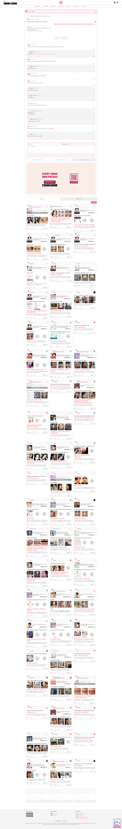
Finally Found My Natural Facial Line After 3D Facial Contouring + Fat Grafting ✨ (37, 569)
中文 (5, 1)
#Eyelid (76, 518)
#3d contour (38, 639)
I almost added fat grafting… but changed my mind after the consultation (36, 629)
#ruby (52, 572)
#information (35, 426)
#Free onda (29, 282)
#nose (28, 639)
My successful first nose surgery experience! (59, 452)
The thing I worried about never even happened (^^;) (37, 653)
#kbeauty (67, 431)
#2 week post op (54, 369)
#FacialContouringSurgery (38, 461)
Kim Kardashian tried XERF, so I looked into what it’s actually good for (84, 446)
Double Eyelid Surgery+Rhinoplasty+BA (58, 244)
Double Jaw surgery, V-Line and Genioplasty (83, 390)
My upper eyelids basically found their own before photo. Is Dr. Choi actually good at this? (84, 509)
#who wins (29, 610)
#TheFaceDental (78, 399)
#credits (37, 399)
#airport (52, 746)
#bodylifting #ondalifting (55, 660)
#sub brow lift (53, 218)
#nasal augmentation (79, 639)
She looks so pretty (30, 360)
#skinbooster (29, 689)
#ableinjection (42, 689)
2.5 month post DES (30, 331)
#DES (81, 246)
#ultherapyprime (54, 431)
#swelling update (84, 712)
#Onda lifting (53, 274)
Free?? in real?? (30, 272)
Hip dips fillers (53, 770)
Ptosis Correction (30, 244)
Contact (84, 6)
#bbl (57, 779)
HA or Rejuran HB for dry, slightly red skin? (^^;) (83, 537)
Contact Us (64, 820)
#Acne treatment (30, 518)
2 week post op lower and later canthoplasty (59, 360)
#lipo (76, 765)
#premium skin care (63, 547)
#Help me (83, 518)
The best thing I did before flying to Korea (82, 653)
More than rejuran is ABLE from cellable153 (35, 680)
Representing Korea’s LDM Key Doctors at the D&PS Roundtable (60, 537)
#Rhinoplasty (29, 461)
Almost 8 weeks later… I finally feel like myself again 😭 (84, 710)
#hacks (41, 399)
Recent (43, 199)
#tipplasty (92, 639)
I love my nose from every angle (33, 452)
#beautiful (43, 369)
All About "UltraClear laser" (32, 537)
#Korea (76, 327)
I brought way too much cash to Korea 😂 (35, 710)
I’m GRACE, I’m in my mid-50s (56, 301)
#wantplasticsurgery (63, 461)
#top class (44, 639)
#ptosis (28, 253)
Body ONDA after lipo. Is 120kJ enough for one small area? (84, 569)
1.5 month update (30, 215)
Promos (38, 6)
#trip (60, 746)
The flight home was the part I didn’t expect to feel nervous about (60, 737)
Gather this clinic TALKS (61, 159)
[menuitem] (5, 1)
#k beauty (53, 547)
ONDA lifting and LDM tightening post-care (82, 272)
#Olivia (79, 655)
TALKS (46, 6)
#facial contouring (78, 417)
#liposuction (61, 779)
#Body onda (80, 578)
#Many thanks (85, 655)
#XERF (76, 455)
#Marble (86, 224)
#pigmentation (30, 548)
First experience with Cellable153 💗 (57, 686)
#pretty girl (38, 369)
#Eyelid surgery (81, 224)
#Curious (59, 639)
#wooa (33, 399)
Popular (79, 199)
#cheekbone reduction (55, 518)
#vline (39, 578)
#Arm (34, 282)
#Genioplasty (77, 401)
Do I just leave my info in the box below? (83, 215)
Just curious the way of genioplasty (57, 629)
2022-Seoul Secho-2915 (75, 823)
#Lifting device (77, 456)
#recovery (80, 765)
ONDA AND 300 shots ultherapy (80, 476)
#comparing (39, 425)
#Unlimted (77, 697)
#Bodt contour (87, 578)
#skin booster (77, 547)
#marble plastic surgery (55, 221)
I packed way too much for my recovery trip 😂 (83, 763)
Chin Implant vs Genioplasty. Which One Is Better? (37, 599)
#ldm (57, 547)
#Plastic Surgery (81, 327)
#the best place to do (90, 24)
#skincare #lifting (53, 482)
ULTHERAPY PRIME (54, 422)
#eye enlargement (30, 369)
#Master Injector (83, 697)
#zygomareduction (64, 572)
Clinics (61, 6)
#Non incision (85, 246)
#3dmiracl (35, 550)
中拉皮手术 (52, 599)
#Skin (60, 310)
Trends (54, 6)
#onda (80, 485)
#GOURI (52, 310)
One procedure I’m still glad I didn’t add (81, 325)
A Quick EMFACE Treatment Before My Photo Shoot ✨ (37, 743)
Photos (68, 6)
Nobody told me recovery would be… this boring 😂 (84, 737)
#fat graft (33, 639)
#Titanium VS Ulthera (31, 425)
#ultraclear (29, 547)
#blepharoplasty (66, 218)
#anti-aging (60, 218)
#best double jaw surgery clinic (62, 24)
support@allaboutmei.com (83, 818)
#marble (39, 253)
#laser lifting (29, 426)
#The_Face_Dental (78, 402)
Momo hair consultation (31, 770)
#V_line (86, 401)
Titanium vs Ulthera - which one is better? (35, 415)
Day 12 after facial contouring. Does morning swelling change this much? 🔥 (60, 509)
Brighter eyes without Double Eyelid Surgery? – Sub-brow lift (60, 209)
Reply (93, 154)
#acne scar (34, 547)
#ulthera (76, 485)
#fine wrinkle (40, 547)
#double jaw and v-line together (77, 24)
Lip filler (75, 686)
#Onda (76, 578)
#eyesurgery (29, 312)
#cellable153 (35, 689)
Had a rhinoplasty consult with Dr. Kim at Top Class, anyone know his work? (84, 599)
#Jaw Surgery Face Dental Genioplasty (82, 369)
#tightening (29, 550)
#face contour (77, 712)
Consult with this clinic (37, 159)
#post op (67, 369)
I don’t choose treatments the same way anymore (60, 384)
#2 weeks (53, 371)
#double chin (59, 274)
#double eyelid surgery (31, 310)
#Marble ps (91, 224)
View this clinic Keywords (84, 159)
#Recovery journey (90, 417)
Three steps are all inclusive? (32, 509)
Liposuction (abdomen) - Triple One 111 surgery (83, 295)
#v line (62, 518)
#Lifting (82, 455)
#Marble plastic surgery (42, 310)
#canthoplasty (61, 369)
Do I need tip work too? (78, 629)
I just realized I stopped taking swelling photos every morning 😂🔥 (84, 415)
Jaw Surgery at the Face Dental (80, 360)
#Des (76, 224)
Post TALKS (94, 202)
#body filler (53, 779)
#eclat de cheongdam (38, 548)
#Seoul (34, 312)
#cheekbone (56, 572)
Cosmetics (76, 6)
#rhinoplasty (86, 639)
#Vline (82, 401)
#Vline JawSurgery (31, 463)
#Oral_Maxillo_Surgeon (87, 402)
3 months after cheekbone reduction (57, 563)
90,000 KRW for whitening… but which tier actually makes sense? (60, 331)
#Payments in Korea (31, 712)
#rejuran (28, 399)
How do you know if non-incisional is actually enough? (84, 244)
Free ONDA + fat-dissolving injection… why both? (60, 272)
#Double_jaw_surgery (86, 399)
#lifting (56, 310)
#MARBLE (76, 246)
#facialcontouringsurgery (32, 578)
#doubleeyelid (34, 253)
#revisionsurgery (54, 461)
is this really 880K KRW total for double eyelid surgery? (35, 301)
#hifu (63, 431)
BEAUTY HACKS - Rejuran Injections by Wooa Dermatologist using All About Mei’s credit (36, 390)
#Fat (79, 518)
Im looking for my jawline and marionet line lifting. (36, 476)
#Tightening (87, 455)
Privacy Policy (58, 820)
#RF (79, 455)
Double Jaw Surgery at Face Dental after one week (60, 716)
